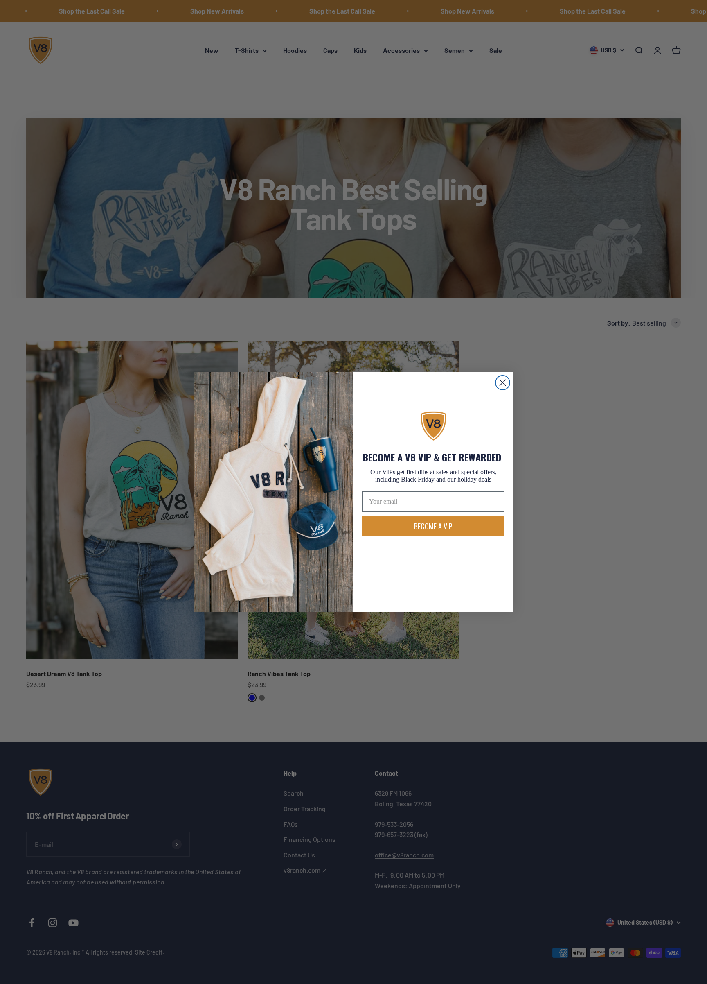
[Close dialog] (502, 383)
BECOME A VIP (433, 526)
